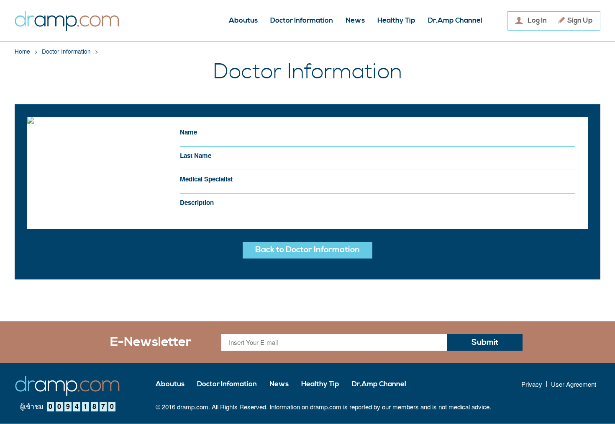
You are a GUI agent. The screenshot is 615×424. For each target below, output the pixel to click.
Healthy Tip (396, 20)
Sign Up (580, 20)
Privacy (531, 384)
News (355, 20)
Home (22, 51)
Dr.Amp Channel (455, 20)
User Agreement (573, 384)
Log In (537, 20)
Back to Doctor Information (307, 250)
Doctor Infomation (227, 384)
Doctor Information (301, 20)
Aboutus (243, 20)
